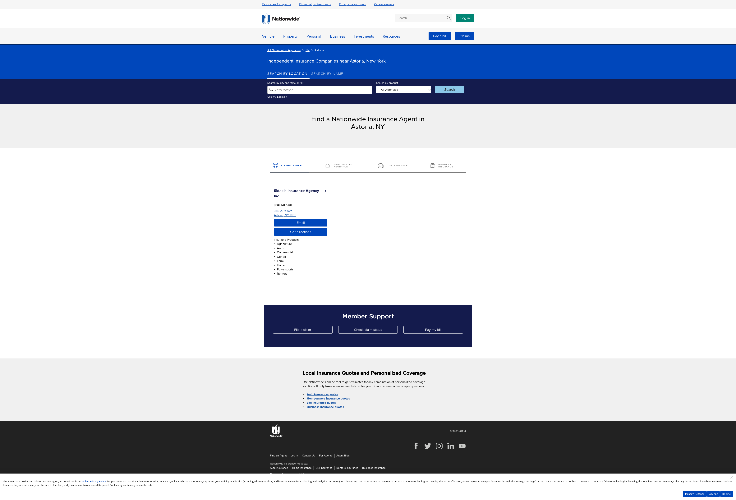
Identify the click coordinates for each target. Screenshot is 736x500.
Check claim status (376, 331)
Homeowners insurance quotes (328, 398)
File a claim (313, 331)
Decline (726, 494)
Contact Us (308, 455)
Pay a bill (440, 36)
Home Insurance (302, 468)
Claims (465, 36)
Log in (465, 18)
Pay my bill (444, 331)
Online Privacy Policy (94, 481)
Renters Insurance (347, 468)
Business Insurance (374, 468)
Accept (713, 494)
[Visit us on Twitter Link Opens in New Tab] (427, 449)
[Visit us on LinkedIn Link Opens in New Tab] (450, 449)
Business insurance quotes (325, 407)
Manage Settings (695, 494)
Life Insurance (324, 468)
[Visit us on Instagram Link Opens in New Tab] (439, 449)
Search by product (387, 83)
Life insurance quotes (321, 403)
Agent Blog (343, 455)
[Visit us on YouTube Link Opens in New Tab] (462, 449)
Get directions (300, 232)
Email (301, 223)
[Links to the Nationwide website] (276, 436)
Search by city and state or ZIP (285, 83)
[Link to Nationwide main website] (281, 23)
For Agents (325, 455)
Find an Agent (278, 455)
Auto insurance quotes (322, 394)
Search (449, 89)
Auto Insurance (279, 468)
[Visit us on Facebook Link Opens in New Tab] (416, 449)
